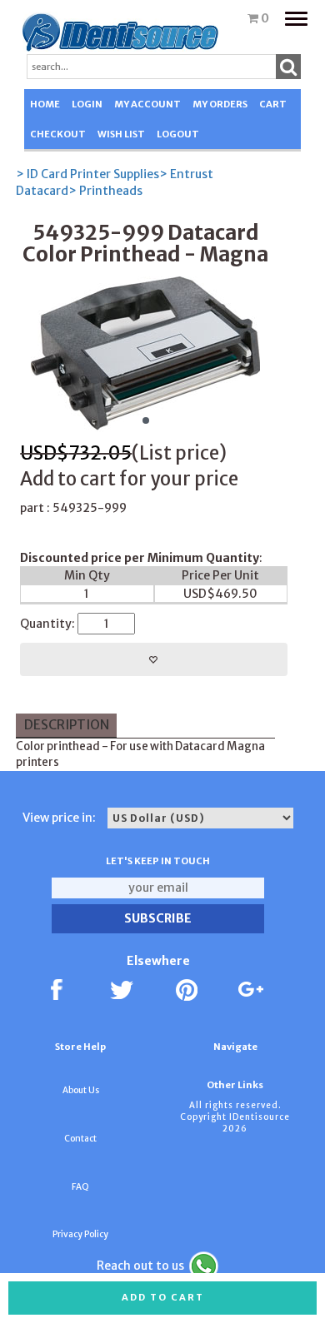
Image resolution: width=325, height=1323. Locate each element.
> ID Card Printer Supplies (87, 174)
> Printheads (105, 190)
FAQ (80, 1186)
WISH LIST (121, 134)
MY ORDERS (220, 104)
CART (273, 104)
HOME (45, 104)
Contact (80, 1138)
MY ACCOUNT (147, 104)
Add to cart (163, 1297)
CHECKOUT (58, 134)
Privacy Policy (80, 1234)
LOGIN (87, 104)
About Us (80, 1090)
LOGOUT (178, 134)
